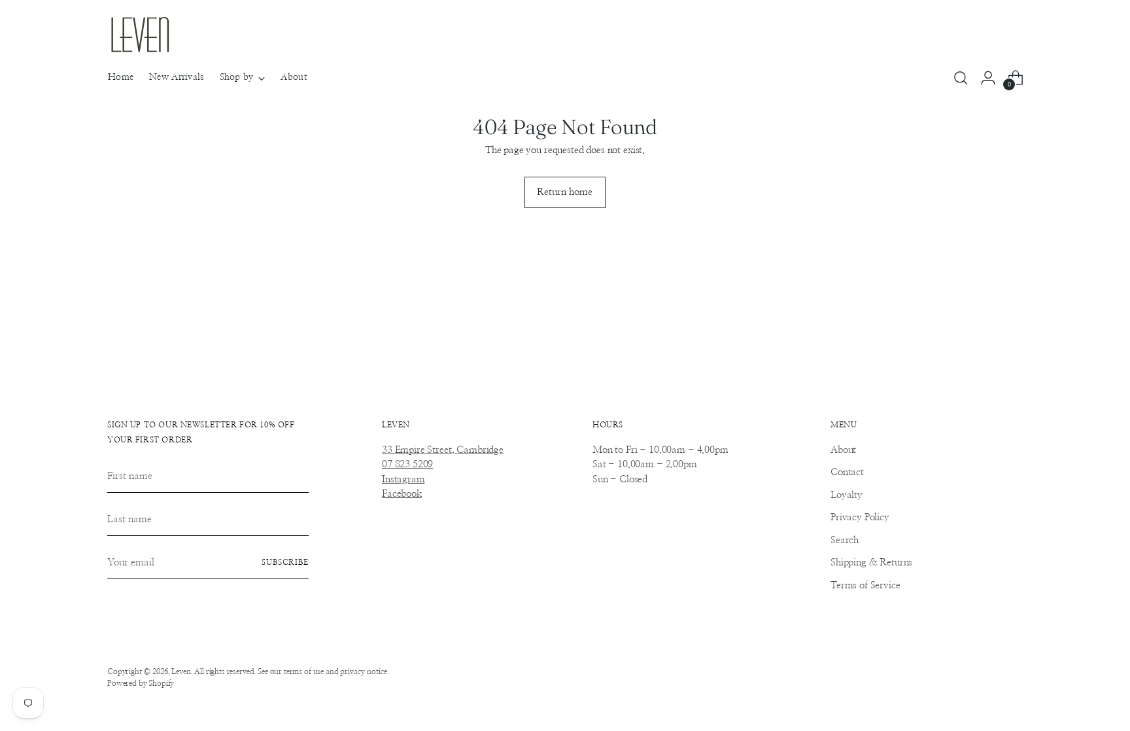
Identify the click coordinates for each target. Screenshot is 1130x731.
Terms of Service (865, 585)
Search (844, 540)
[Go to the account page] (988, 78)
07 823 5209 (407, 464)
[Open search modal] (961, 78)
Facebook (402, 494)
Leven (180, 671)
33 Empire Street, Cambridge (443, 450)
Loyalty (846, 495)
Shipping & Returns (871, 562)
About (843, 450)
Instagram (403, 479)
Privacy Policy (859, 517)
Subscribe (285, 562)
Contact (847, 472)
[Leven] (140, 34)
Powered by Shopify (140, 683)
